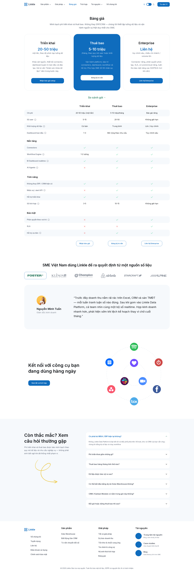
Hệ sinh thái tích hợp (106, 551)
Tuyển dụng (36, 541)
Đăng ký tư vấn (97, 78)
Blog (145, 552)
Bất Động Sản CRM (69, 538)
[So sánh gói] (97, 97)
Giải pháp (59, 4)
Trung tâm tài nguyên (152, 535)
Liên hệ (34, 545)
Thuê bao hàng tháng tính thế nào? (104, 464)
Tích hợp (83, 4)
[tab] (58, 275)
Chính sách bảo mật (39, 554)
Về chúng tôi (111, 4)
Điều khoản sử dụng (39, 550)
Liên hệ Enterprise (146, 81)
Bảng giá (72, 4)
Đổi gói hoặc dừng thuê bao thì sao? (104, 504)
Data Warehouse (68, 534)
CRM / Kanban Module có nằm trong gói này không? (111, 494)
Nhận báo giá (84, 243)
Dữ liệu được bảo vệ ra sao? (101, 474)
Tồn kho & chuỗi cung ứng (109, 543)
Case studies (149, 543)
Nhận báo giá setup (47, 81)
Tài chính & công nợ (106, 547)
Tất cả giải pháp (105, 534)
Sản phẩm (45, 4)
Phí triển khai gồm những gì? (101, 454)
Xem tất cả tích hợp (39, 383)
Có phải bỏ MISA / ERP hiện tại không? (105, 436)
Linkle (31, 4)
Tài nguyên (95, 4)
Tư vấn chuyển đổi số (70, 543)
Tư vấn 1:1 (163, 4)
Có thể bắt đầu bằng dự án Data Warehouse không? (111, 484)
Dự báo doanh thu (105, 538)
